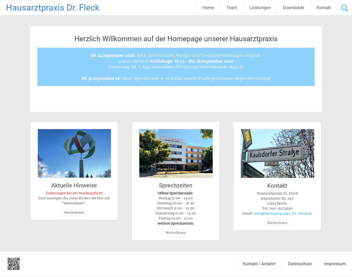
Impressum (335, 263)
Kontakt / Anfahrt (259, 263)
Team (231, 7)
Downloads (293, 7)
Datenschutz (300, 263)
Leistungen (260, 7)
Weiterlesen (74, 212)
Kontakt (324, 7)
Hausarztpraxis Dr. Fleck (52, 8)
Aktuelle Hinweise (74, 185)
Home (208, 7)
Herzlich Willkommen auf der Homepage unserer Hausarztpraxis (176, 39)
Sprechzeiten (175, 185)
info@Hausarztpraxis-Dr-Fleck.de (283, 213)
